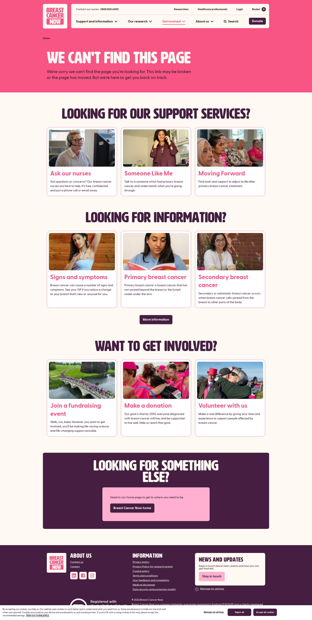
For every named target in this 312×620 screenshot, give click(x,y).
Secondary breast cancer (223, 281)
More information (156, 319)
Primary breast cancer (155, 277)
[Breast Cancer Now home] (55, 16)
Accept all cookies (265, 612)
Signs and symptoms (79, 277)
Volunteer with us (222, 406)
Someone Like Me (148, 174)
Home (46, 38)
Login (239, 9)
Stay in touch (211, 576)
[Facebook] (83, 575)
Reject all (239, 612)
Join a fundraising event (75, 410)
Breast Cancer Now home (132, 508)
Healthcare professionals (212, 9)
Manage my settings (212, 588)
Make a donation (148, 406)
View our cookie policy (37, 616)
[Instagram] (92, 575)
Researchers (181, 9)
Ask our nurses (70, 174)
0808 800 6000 (109, 9)
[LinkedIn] (74, 575)
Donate (257, 21)
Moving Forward (221, 174)
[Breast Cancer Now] (56, 563)
